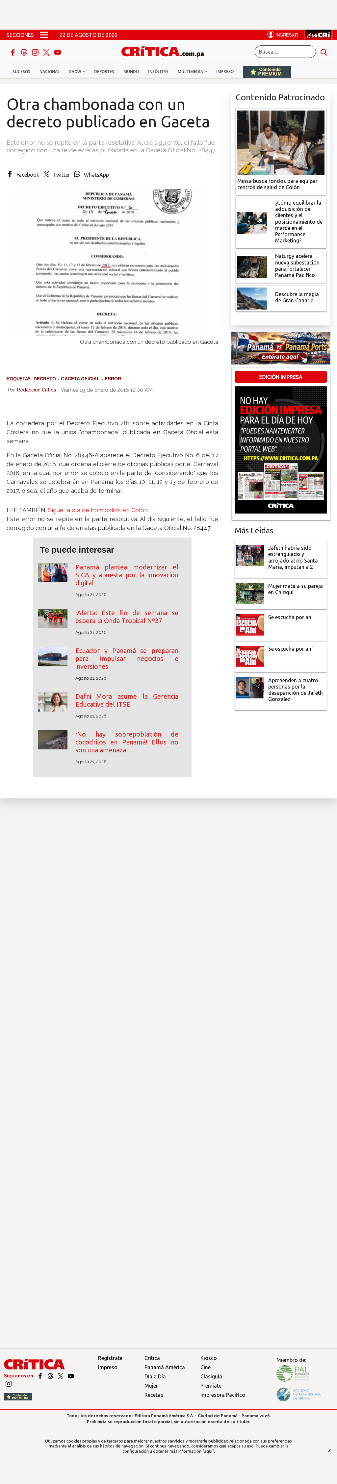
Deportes (104, 71)
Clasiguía (211, 1376)
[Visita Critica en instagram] (9, 1383)
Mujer (151, 1386)
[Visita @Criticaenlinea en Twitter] (50, 1375)
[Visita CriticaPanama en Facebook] (40, 1375)
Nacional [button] (49, 71)
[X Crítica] (47, 52)
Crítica (152, 1358)
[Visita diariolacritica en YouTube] (71, 1375)
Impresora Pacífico (222, 1395)
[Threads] (24, 52)
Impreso (225, 71)
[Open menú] (44, 35)
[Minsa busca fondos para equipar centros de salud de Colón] (280, 142)
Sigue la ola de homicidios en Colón (98, 510)
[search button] (324, 51)
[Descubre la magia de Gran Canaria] (252, 298)
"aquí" (208, 1451)
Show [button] (75, 71)
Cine (205, 1367)
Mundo (131, 71)
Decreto (45, 378)
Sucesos (21, 71)
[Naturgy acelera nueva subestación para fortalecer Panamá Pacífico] (252, 266)
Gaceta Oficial (80, 378)
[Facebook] (13, 52)
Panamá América (164, 1367)
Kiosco (208, 1358)
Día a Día (155, 1376)
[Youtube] (58, 52)
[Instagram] (35, 52)
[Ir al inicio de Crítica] (166, 50)
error (113, 378)
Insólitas (158, 71)
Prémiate (210, 1386)
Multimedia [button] (191, 71)
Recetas (153, 1395)
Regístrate (110, 1358)
